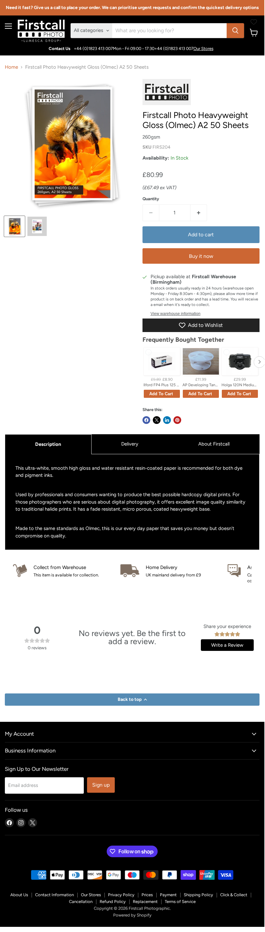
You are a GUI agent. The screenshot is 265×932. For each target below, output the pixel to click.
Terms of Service (180, 901)
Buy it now (201, 256)
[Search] (235, 30)
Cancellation (81, 901)
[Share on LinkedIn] (167, 420)
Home (11, 67)
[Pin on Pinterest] (177, 420)
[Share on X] (157, 420)
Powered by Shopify (132, 915)
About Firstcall (214, 444)
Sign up (101, 785)
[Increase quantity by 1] (199, 212)
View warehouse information (176, 313)
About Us (19, 894)
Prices (147, 894)
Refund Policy (113, 901)
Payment (168, 894)
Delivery (129, 444)
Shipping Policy (198, 894)
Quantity (150, 198)
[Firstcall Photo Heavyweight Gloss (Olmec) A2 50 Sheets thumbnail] (14, 226)
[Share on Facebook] (146, 420)
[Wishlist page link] (253, 22)
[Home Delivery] (174, 571)
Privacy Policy (121, 894)
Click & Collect (233, 894)
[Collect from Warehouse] (66, 571)
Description (48, 444)
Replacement (145, 901)
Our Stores (203, 48)
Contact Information (54, 894)
